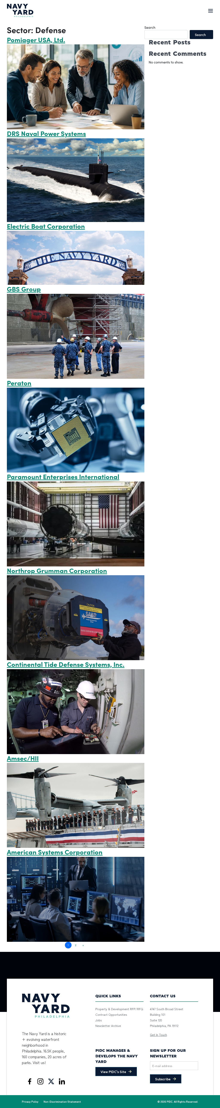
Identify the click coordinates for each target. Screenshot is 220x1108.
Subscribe (163, 1078)
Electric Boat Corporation (46, 225)
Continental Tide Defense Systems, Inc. (65, 664)
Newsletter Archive (108, 1025)
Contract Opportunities (111, 1014)
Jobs (98, 1020)
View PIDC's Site (113, 1071)
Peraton (19, 382)
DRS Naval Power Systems (46, 133)
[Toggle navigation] (210, 10)
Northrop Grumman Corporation (57, 570)
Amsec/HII (23, 757)
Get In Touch (158, 1035)
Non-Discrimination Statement (62, 1101)
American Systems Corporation (54, 851)
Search (149, 27)
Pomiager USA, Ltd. (36, 39)
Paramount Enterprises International (63, 476)
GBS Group (24, 288)
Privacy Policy (30, 1101)
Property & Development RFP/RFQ (119, 1009)
